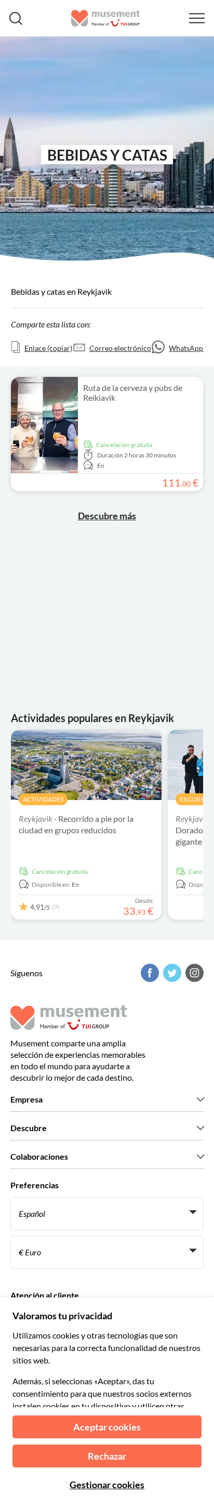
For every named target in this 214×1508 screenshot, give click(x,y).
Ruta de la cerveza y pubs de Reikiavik (132, 392)
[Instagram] (193, 973)
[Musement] (105, 18)
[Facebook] (148, 973)
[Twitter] (170, 973)
